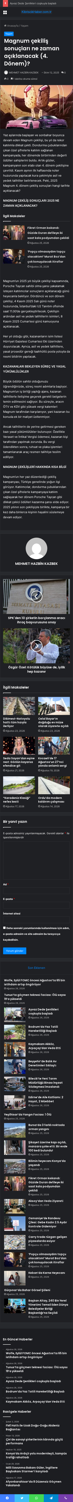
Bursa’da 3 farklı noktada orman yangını (46, 1127)
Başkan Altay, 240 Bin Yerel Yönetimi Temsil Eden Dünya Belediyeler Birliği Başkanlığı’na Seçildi (48, 1307)
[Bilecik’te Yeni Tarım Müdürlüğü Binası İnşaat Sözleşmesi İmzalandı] (15, 1084)
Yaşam (24, 25)
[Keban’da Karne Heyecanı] (15, 1278)
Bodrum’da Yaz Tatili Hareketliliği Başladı (43, 1029)
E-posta (9, 898)
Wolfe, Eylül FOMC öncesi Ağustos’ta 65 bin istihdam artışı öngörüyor (34, 982)
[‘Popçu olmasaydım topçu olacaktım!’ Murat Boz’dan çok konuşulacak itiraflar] (14, 256)
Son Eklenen (36, 968)
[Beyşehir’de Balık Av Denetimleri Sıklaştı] (15, 1066)
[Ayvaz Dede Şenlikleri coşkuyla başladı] (15, 1014)
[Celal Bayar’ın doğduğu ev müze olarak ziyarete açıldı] (54, 706)
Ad (6, 884)
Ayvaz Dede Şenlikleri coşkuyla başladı (33, 3)
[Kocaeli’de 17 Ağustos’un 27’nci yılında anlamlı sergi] (54, 746)
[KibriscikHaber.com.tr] (36, 12)
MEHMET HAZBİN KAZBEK (24, 72)
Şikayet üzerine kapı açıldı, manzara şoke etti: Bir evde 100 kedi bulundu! (47, 1146)
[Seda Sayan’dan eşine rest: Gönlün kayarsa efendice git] (19, 746)
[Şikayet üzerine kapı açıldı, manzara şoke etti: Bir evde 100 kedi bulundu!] (15, 1147)
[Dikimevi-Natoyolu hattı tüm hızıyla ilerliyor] (19, 706)
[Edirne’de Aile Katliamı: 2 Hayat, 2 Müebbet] (15, 1102)
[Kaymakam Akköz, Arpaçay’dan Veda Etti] (15, 1049)
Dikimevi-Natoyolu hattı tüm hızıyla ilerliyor (16, 722)
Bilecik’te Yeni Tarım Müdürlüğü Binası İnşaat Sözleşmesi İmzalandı (45, 1083)
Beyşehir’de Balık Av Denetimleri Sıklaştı (42, 1063)
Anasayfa (12, 25)
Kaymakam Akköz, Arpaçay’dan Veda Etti (44, 1046)
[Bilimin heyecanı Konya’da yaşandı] (15, 1166)
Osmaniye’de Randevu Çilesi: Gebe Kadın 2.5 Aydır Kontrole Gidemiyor (47, 1222)
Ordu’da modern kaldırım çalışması (51, 800)
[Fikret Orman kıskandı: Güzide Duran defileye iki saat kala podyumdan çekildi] (14, 232)
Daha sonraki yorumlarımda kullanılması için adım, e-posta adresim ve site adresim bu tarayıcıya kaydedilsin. (36, 933)
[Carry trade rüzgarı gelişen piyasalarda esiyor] (15, 1242)
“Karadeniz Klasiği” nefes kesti (16, 800)
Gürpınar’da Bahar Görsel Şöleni (27, 1290)
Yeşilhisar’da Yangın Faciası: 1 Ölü (27, 1114)
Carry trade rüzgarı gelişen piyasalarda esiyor (47, 1239)
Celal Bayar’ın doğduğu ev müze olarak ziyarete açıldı (53, 722)
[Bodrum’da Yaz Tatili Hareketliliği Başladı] (15, 1032)
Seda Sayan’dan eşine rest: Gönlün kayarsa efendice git (19, 762)
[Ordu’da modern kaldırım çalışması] (54, 785)
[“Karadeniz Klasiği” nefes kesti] (19, 785)
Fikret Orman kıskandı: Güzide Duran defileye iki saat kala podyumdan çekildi (48, 233)
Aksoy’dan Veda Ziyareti (45, 1201)
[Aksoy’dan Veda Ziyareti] (15, 1206)
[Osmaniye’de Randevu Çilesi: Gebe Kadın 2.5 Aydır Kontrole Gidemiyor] (15, 1223)
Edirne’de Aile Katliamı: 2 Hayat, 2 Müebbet (45, 1099)
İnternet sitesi (11, 913)
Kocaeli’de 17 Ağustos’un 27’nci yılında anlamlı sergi (52, 762)
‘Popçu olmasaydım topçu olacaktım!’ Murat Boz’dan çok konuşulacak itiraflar (46, 257)
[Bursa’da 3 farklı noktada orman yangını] (15, 1130)
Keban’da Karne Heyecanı (46, 1273)
